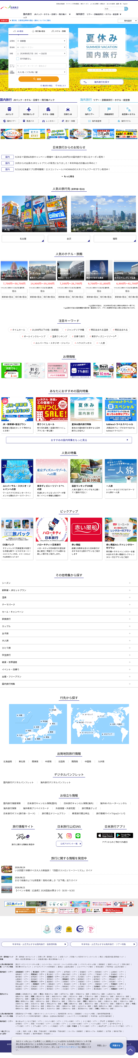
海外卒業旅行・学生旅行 (42, 1034)
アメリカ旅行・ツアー (88, 1026)
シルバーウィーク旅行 (85, 967)
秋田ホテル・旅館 (98, 994)
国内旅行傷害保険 (12, 803)
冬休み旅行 (100, 967)
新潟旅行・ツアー (37, 979)
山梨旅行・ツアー (21, 979)
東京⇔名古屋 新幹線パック (25, 959)
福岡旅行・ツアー (115, 986)
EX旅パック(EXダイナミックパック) (83, 957)
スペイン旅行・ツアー (53, 1021)
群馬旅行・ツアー (37, 977)
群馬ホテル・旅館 (21, 999)
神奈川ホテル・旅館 (59, 996)
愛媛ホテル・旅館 (122, 1004)
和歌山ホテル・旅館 (54, 1004)
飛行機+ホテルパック (23, 967)
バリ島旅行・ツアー (57, 1026)
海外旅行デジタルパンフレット (55, 782)
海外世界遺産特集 (103, 1014)
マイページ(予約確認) (72, 4)
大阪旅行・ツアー (84, 982)
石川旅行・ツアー (84, 977)
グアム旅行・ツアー (40, 1026)
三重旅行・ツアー (21, 982)
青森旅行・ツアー (54, 972)
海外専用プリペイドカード (36, 808)
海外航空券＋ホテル (65, 1014)
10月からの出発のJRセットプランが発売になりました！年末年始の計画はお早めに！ (56, 163)
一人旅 (17, 1031)
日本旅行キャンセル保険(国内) (42, 803)
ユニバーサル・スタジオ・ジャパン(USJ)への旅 (59, 964)
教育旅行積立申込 (80, 813)
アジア (102, 716)
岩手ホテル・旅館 (67, 994)
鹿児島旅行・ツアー (101, 989)
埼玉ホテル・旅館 (75, 996)
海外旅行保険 (9, 808)
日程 (11, 53)
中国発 (88, 761)
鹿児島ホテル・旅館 (85, 1009)
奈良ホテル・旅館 (37, 1004)
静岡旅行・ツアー (84, 979)
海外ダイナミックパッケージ (44, 1014)
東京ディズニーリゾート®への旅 (27, 964)
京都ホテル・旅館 (110, 1001)
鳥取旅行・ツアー (53, 986)
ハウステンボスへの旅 (88, 964)
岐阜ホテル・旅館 (42, 1001)
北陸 (37, 727)
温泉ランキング (113, 964)
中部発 (48, 761)
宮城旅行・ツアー (86, 972)
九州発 (101, 761)
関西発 (75, 761)
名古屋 (23, 238)
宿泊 (14, 291)
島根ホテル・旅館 (68, 1006)
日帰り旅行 (126, 964)
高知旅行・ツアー (70, 984)
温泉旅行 (102, 964)
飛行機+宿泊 (21, 296)
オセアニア (108, 734)
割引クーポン (85, 4)
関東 (51, 732)
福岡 (115, 238)
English (125, 4)
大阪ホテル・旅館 (126, 1001)
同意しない (102, 1045)
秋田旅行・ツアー (101, 972)
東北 (53, 723)
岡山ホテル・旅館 (21, 1006)
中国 (29, 730)
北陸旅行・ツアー (53, 977)
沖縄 (20, 715)
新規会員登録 (60, 4)
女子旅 (108, 1031)
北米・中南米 (117, 724)
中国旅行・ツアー (117, 984)
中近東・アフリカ (85, 722)
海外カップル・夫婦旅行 (94, 1031)
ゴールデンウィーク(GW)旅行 (44, 967)
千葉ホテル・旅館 (91, 996)
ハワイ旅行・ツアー (22, 1026)
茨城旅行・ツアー (117, 974)
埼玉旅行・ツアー (86, 974)
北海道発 (7, 761)
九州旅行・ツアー (100, 986)
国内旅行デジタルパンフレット (18, 782)
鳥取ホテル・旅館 (53, 1006)
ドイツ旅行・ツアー (90, 1021)
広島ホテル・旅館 (37, 1006)
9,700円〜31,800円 (99, 283)
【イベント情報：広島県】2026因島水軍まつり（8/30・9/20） (45, 890)
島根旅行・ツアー (68, 986)
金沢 (69, 238)
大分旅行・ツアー (68, 989)
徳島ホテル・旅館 (75, 1004)
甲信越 (45, 721)
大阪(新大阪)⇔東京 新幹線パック (50, 959)
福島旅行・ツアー (21, 974)
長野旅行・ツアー (53, 979)
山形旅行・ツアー (117, 972)
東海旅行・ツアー (68, 979)
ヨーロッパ (89, 714)
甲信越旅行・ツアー (116, 977)
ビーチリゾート (87, 732)
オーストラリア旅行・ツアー (119, 1026)
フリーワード (12, 65)
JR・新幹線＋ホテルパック (25, 957)
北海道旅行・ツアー (22, 972)
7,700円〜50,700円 (14, 283)
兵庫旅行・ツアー (100, 982)
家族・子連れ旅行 (40, 1031)
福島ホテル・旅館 (21, 996)
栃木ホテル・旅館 (122, 996)
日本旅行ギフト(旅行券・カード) (19, 813)
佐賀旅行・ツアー (21, 989)
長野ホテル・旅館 (127, 999)
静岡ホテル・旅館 (27, 1001)
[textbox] (114, 9)
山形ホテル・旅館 (113, 994)
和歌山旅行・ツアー (22, 984)
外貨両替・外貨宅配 (65, 808)
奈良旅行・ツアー (115, 982)
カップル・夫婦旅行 (75, 1031)
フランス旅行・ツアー (72, 1021)
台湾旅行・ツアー (21, 1024)
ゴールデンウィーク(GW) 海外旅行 (28, 1016)
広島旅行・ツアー (37, 986)
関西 (38, 739)
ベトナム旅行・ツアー (99, 1024)
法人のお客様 (111, 4)
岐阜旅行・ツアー (100, 979)
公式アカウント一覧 (69, 843)
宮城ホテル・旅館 (82, 994)
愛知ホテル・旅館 (58, 1001)
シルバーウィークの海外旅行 (77, 1016)
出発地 (12, 41)
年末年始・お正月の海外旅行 (101, 1016)
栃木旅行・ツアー (21, 977)
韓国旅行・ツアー (114, 1021)
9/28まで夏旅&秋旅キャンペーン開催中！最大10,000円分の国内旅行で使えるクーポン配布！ (60, 156)
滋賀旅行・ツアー (53, 982)
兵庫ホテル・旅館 (21, 1004)
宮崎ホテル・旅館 (68, 1009)
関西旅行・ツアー (37, 982)
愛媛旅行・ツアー (101, 984)
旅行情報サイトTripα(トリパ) (110, 813)
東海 (47, 737)
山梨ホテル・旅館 (96, 999)
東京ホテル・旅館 (42, 996)
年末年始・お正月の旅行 (115, 967)
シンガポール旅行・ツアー (78, 1024)
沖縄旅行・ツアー (117, 989)
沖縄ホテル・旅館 (107, 1009)
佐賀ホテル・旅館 (121, 1006)
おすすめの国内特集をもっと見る (69, 440)
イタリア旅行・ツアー (34, 1021)
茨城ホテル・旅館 (107, 996)
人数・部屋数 (12, 72)
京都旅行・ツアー (68, 982)
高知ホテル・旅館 (91, 1004)
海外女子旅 (118, 1031)
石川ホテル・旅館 (58, 999)
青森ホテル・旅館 (51, 994)
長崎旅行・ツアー (37, 989)
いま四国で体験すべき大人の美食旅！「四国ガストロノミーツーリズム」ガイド (53, 870)
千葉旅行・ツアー (101, 974)
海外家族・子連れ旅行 (57, 1031)
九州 (20, 735)
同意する (116, 1045)
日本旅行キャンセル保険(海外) (78, 803)
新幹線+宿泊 (7, 296)
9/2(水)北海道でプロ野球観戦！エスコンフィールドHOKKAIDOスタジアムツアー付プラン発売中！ (62, 169)
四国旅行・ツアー (39, 984)
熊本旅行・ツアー (53, 989)
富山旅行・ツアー (68, 977)
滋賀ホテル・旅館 (95, 1001)
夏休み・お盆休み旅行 (66, 967)
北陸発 (61, 761)
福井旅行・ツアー (100, 977)
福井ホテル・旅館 (74, 999)
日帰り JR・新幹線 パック (47, 957)
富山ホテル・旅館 (42, 999)
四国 (28, 739)
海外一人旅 (27, 1031)
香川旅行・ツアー (86, 984)
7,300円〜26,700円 (71, 283)
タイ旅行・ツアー (59, 1024)
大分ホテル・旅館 (53, 1009)
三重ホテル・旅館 (74, 1001)
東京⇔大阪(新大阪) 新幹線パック (112, 957)
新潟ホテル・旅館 (112, 999)
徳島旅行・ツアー (54, 984)
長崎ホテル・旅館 (21, 1009)
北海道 (53, 710)
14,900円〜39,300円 (42, 283)
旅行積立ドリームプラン (53, 813)
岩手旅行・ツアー (70, 972)
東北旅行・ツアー (39, 972)
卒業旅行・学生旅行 (22, 1034)
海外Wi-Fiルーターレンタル (113, 803)
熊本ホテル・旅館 (37, 1009)
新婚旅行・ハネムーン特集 (85, 1014)
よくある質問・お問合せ (97, 4)
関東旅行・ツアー (37, 974)
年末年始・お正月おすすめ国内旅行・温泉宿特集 (34, 944)
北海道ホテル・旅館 (29, 994)
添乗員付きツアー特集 (23, 1014)
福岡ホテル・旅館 (105, 1006)
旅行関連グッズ (89, 808)
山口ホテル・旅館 (84, 1006)
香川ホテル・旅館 (107, 1004)
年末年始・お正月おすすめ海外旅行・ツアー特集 (103, 944)
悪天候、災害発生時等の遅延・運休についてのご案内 (31, 20)
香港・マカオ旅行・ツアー (41, 1024)
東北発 (22, 761)
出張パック (64, 957)
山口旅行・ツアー (84, 986)
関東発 (35, 761)
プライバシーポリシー (68, 1047)
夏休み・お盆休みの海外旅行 (53, 1016)
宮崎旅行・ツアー (84, 989)
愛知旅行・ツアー (115, 979)
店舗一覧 (118, 4)
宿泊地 (12, 47)
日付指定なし (25, 58)
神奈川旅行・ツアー (69, 974)
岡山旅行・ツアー (21, 986)
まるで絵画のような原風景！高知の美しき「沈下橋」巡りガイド (46, 880)
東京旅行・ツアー (53, 974)
